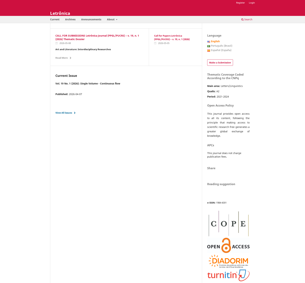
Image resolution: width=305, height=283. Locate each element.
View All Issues (63, 112)
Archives (70, 19)
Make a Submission (220, 62)
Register (240, 2)
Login (252, 2)
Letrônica (60, 13)
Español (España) (221, 50)
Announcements (91, 19)
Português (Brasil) (221, 45)
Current (54, 19)
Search (248, 19)
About (111, 19)
